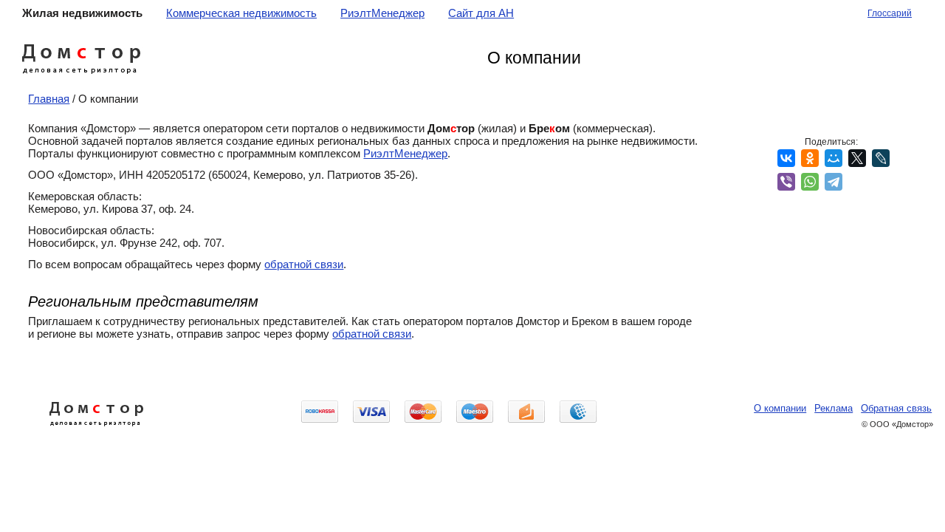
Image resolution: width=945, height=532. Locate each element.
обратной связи (303, 264)
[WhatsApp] (810, 182)
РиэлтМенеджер (382, 13)
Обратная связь (896, 408)
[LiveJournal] (881, 158)
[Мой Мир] (833, 158)
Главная (48, 98)
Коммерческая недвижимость (241, 13)
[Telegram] (833, 182)
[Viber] (786, 182)
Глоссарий (889, 13)
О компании (780, 408)
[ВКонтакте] (786, 158)
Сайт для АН (481, 13)
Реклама (833, 408)
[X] (857, 158)
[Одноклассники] (810, 158)
